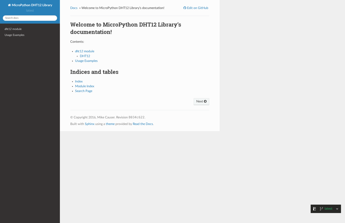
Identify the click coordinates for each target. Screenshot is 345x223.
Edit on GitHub (197, 8)
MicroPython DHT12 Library (31, 5)
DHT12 (85, 56)
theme (110, 124)
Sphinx (89, 124)
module (13, 29)
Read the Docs (143, 124)
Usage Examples (14, 35)
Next (200, 101)
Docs (73, 8)
